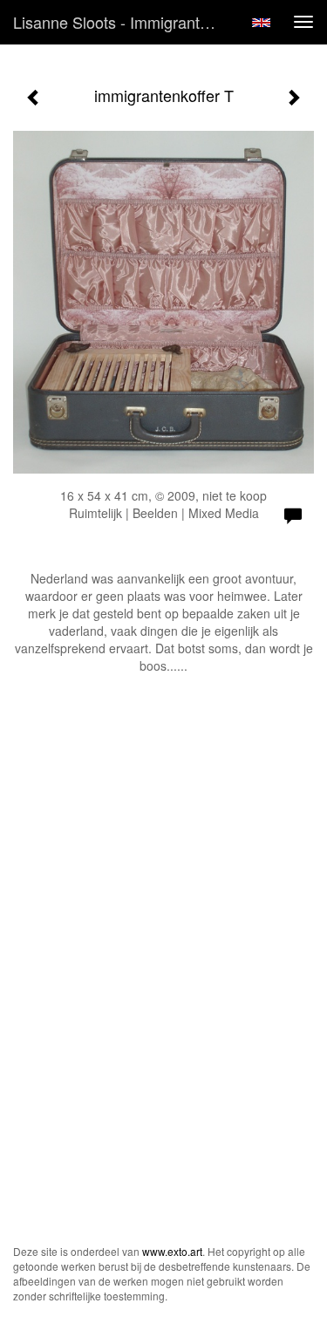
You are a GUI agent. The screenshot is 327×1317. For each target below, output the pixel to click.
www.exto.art (172, 1251)
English (261, 22)
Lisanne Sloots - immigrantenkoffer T (125, 21)
